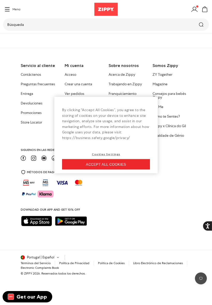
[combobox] (106, 24)
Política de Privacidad (74, 263)
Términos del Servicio (36, 263)
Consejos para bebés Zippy (169, 96)
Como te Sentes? (166, 117)
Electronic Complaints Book (40, 268)
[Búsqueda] (202, 24)
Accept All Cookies (106, 164)
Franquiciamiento (123, 94)
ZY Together (162, 75)
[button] (205, 9)
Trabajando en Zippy (125, 84)
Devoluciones (31, 103)
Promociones (31, 113)
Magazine (160, 84)
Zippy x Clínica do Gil (169, 126)
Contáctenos (31, 75)
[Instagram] (33, 158)
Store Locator (31, 122)
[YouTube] (44, 158)
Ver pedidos (74, 94)
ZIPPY (28, 273)
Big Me (158, 107)
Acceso (70, 75)
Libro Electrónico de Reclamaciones (158, 263)
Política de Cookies (111, 263)
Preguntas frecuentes (38, 84)
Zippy (8, 41)
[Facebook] (23, 158)
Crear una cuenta (78, 84)
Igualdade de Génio (168, 136)
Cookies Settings (106, 154)
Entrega (27, 94)
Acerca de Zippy (122, 75)
